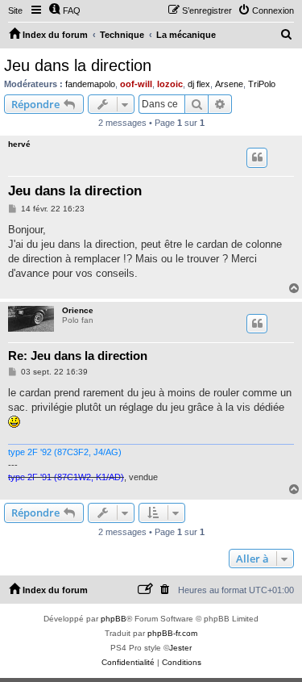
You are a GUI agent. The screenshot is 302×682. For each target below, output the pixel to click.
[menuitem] (64, 10)
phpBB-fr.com (172, 633)
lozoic (170, 84)
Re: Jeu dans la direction (77, 355)
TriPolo (261, 84)
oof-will (136, 84)
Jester (180, 647)
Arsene (229, 84)
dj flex (199, 84)
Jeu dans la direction (77, 65)
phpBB (113, 618)
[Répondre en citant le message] (256, 157)
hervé (19, 144)
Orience (77, 310)
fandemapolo (90, 84)
